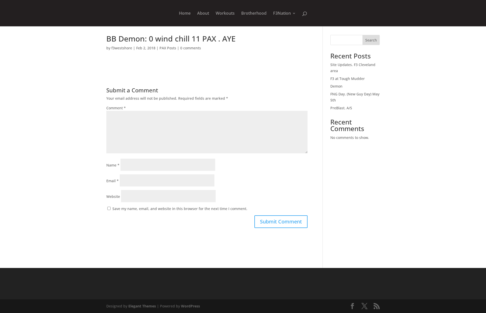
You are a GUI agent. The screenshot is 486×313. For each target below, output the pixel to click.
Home (185, 13)
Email (112, 180)
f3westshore (121, 48)
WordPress (190, 306)
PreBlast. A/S (341, 108)
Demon (336, 86)
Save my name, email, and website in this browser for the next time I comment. (179, 208)
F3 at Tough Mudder (347, 78)
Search (371, 40)
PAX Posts (167, 48)
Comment (116, 108)
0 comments (190, 48)
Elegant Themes (142, 306)
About (203, 13)
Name (112, 165)
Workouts (225, 13)
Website (113, 196)
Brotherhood (254, 13)
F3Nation (282, 13)
